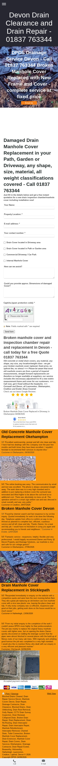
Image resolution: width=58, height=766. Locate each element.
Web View (51, 693)
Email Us (29, 103)
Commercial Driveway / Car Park (21, 254)
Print (7, 694)
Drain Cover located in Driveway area (23, 242)
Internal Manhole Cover (17, 261)
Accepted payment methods (16, 681)
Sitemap (14, 694)
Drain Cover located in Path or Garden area (26, 248)
